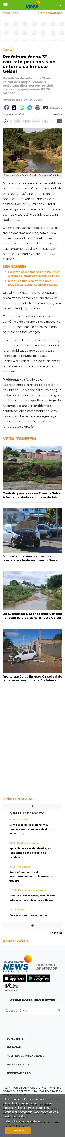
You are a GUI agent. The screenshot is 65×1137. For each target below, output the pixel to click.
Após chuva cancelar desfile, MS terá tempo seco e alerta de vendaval (30, 852)
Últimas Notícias (18, 799)
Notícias (55, 932)
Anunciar (13, 1047)
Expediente (14, 1038)
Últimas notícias (49, 13)
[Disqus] (32, 739)
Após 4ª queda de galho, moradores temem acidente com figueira (31, 876)
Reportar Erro (18, 1073)
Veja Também (19, 438)
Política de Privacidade (25, 1056)
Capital (8, 49)
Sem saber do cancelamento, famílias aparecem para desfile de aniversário (31, 829)
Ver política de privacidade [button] (23, 1121)
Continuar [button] (18, 1130)
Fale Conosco (17, 1064)
